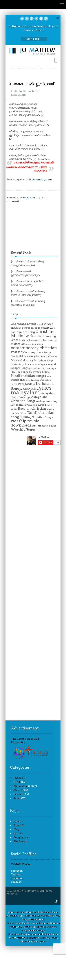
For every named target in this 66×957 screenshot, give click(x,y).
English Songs (17, 364)
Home (17, 821)
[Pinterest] (46, 19)
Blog (16, 829)
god (53, 364)
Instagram (17, 878)
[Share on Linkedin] (36, 19)
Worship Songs (23, 429)
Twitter (15, 874)
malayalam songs (32, 404)
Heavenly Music (39, 371)
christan (48, 324)
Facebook (17, 870)
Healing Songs (19, 372)
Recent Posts (21, 252)
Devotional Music (20, 360)
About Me (20, 825)
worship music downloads (25, 422)
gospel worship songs (42, 368)
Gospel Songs (20, 368)
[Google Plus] (32, 19)
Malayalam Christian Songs (29, 399)
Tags (14, 314)
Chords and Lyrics (23, 323)
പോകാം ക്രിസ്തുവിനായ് (31, 83)
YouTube (16, 881)
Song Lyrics (21, 837)
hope (28, 380)
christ (39, 324)
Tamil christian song (32, 414)
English (18, 778)
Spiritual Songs (18, 413)
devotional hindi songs (46, 356)
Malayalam (18, 94)
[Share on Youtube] (41, 19)
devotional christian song (23, 356)
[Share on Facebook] (27, 19)
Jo (20, 90)
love (33, 384)
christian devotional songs (26, 327)
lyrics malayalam (40, 179)
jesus (21, 384)
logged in (29, 197)
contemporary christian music (34, 349)
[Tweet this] (22, 19)
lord (28, 384)
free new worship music (38, 364)
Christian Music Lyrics (32, 333)
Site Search (20, 841)
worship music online (44, 425)
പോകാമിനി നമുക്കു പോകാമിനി (35, 162)
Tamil (17, 798)
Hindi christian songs (28, 376)
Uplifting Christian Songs (36, 417)
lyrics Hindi (28, 388)
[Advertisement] (33, 227)
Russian (18, 794)
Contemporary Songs (37, 352)
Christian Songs (27, 340)
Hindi (17, 782)
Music (17, 790)
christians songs (34, 344)
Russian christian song (36, 408)
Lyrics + (18, 833)
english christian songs (41, 360)
